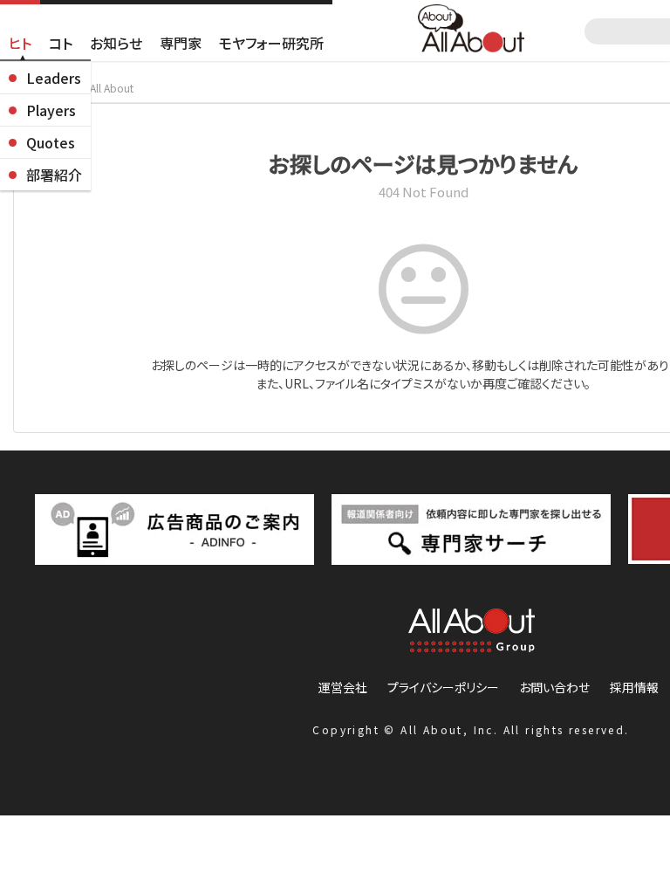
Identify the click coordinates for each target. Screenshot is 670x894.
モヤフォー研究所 (271, 42)
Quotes (50, 142)
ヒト (20, 42)
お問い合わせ (554, 687)
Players (51, 110)
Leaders (53, 77)
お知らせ (116, 42)
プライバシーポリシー (443, 687)
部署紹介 (54, 174)
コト (60, 42)
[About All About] (471, 26)
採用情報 (634, 687)
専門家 (181, 42)
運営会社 (342, 687)
